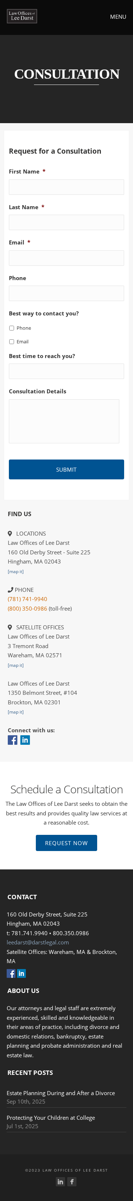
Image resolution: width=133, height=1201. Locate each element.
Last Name (26, 207)
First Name (27, 171)
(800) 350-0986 (27, 608)
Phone (17, 278)
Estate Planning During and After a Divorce (61, 1093)
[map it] (16, 571)
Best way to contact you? (44, 313)
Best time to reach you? (42, 356)
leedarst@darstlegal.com (38, 942)
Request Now (66, 843)
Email (19, 242)
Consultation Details (37, 391)
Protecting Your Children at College (51, 1117)
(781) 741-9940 (27, 599)
